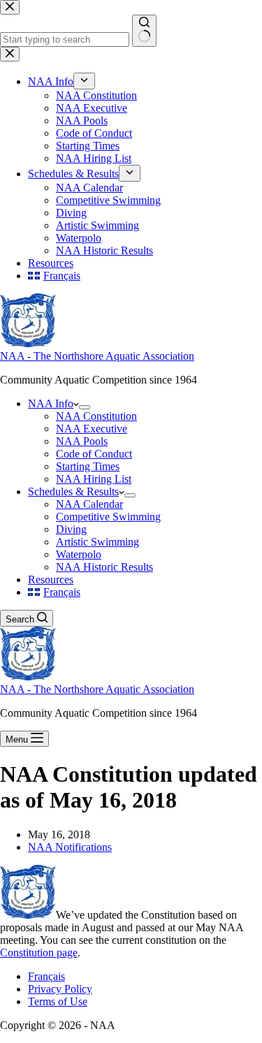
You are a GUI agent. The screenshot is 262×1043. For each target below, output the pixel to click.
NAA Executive (91, 429)
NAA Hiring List (93, 479)
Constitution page (39, 952)
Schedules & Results (73, 491)
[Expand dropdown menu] (84, 407)
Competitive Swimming (108, 517)
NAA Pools (82, 441)
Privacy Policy (60, 989)
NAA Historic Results (104, 567)
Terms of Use (57, 1001)
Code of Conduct (94, 454)
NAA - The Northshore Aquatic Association (97, 356)
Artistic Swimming (97, 542)
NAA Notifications (70, 847)
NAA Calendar (89, 504)
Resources (50, 579)
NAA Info (50, 403)
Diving (71, 529)
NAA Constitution (96, 416)
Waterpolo (78, 554)
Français (46, 976)
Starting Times (87, 466)
